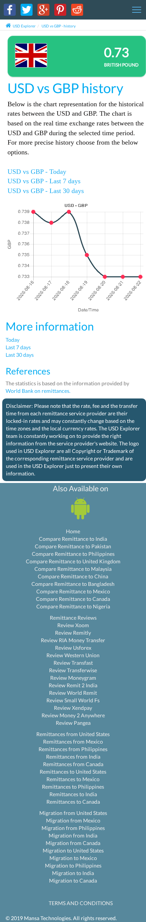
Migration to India (73, 873)
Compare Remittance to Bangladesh (73, 584)
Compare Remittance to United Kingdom (73, 561)
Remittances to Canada (73, 801)
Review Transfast (73, 662)
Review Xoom (73, 625)
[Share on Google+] (43, 9)
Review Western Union (73, 655)
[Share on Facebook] (10, 9)
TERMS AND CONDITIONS (81, 903)
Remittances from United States (73, 734)
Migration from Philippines (73, 828)
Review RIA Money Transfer (73, 640)
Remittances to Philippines (73, 786)
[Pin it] (60, 9)
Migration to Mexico (73, 858)
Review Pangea (73, 723)
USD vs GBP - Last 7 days (43, 181)
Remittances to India (73, 794)
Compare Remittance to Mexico (73, 591)
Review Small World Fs (73, 700)
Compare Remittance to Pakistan (73, 546)
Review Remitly (73, 632)
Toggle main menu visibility (136, 9)
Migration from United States (73, 813)
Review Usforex (73, 647)
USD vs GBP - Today (36, 171)
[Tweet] (27, 9)
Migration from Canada (73, 843)
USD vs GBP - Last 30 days (45, 191)
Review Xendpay (73, 708)
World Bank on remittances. (38, 391)
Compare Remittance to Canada (73, 599)
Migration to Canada (73, 880)
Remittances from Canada (73, 764)
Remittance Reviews (73, 617)
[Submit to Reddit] (77, 9)
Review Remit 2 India (73, 685)
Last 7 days (18, 347)
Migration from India (73, 835)
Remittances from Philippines (73, 749)
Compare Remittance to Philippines (73, 554)
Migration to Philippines (73, 865)
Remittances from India (73, 756)
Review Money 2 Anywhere (73, 715)
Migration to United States (73, 850)
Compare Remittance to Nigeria (73, 606)
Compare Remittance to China (73, 576)
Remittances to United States (73, 771)
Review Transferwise (73, 670)
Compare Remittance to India (73, 539)
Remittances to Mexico (73, 779)
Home (73, 531)
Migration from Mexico (73, 820)
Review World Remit (73, 693)
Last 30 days (20, 355)
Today (12, 340)
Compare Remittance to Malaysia (73, 569)
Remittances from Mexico (73, 741)
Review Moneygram (73, 678)
